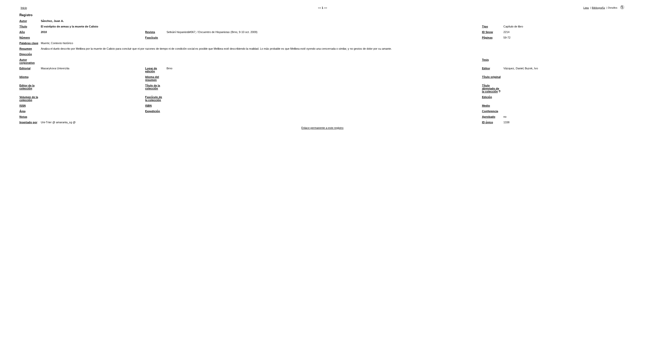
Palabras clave (28, 43)
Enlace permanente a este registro (322, 127)
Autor (23, 20)
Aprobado (488, 116)
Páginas (487, 37)
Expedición (152, 111)
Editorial (24, 68)
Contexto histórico (62, 43)
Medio (486, 105)
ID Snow (487, 32)
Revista (150, 32)
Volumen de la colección (28, 99)
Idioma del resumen (152, 78)
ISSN (22, 105)
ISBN (148, 105)
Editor (486, 68)
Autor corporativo (27, 61)
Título (23, 26)
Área (22, 111)
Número (24, 37)
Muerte (45, 43)
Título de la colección (152, 87)
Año (22, 32)
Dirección (25, 54)
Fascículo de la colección (153, 99)
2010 (44, 32)
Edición (487, 97)
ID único (487, 122)
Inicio (24, 7)
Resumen (25, 48)
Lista (586, 7)
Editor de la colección (27, 87)
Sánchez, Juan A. (52, 20)
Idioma (23, 76)
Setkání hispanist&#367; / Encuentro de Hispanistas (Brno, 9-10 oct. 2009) (212, 32)
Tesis (485, 59)
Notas (23, 116)
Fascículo (151, 37)
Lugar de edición (151, 70)
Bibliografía (598, 7)
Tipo (485, 26)
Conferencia (490, 111)
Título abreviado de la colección (490, 88)
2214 (506, 32)
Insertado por (28, 122)
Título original (491, 76)
